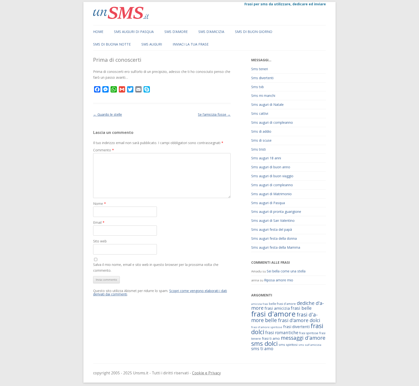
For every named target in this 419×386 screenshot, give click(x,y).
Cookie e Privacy (206, 373)
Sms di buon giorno (253, 31)
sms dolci (264, 343)
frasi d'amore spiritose (266, 327)
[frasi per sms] (121, 17)
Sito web (100, 241)
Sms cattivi (259, 113)
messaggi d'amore (303, 337)
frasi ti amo (271, 338)
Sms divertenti (262, 78)
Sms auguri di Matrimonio (271, 194)
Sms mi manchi (263, 95)
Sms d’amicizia (211, 31)
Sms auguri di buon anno (270, 167)
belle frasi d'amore (282, 304)
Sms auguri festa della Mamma (275, 247)
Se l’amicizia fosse (214, 114)
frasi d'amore (273, 314)
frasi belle (301, 308)
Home (98, 31)
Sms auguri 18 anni (266, 158)
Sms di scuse (261, 140)
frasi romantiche (281, 332)
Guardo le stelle (107, 114)
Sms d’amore (176, 31)
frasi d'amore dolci (299, 320)
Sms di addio (261, 131)
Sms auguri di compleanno (272, 122)
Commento (103, 150)
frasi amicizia (277, 308)
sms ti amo (262, 348)
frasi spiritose (308, 333)
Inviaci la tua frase (191, 44)
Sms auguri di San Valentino (273, 220)
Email (99, 222)
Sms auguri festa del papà (271, 229)
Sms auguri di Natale (267, 104)
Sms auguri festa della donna (274, 238)
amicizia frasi (259, 304)
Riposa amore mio (278, 280)
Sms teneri (259, 69)
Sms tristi (258, 149)
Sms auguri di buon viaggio (272, 176)
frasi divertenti (296, 326)
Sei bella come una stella (286, 271)
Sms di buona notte (112, 44)
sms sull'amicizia (309, 345)
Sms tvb (257, 87)
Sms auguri (151, 44)
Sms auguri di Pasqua (134, 31)
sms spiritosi (288, 344)
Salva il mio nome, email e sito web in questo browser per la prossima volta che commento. (155, 267)
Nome (99, 203)
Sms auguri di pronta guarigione (276, 211)
